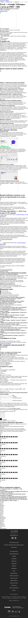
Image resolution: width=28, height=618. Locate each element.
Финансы (14, 565)
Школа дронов (14, 573)
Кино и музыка (14, 578)
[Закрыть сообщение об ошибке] (14, 411)
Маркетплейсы (14, 580)
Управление (14, 563)
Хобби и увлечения (14, 575)
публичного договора (15, 408)
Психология (14, 585)
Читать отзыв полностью (6, 239)
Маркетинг (14, 561)
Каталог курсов (9, 1)
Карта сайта (14, 547)
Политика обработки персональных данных (14, 544)
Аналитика (16, 1)
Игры (14, 570)
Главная (2, 1)
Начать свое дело (14, 582)
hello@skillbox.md (14, 535)
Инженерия (14, 568)
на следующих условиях (9, 406)
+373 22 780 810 (14, 531)
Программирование (14, 553)
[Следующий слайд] (0, 71)
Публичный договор (14, 542)
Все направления (14, 551)
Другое (14, 590)
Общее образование (14, 587)
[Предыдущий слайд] (0, 70)
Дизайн (14, 556)
